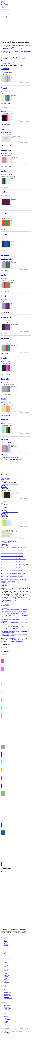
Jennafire (5, 69)
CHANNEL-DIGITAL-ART (18, 639)
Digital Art (6, 975)
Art (9, 639)
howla (3, 171)
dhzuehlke (5, 255)
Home (5, 978)
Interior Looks (7, 992)
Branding (6, 989)
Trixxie (4, 213)
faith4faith (5, 439)
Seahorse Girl (6, 317)
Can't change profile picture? (10, 484)
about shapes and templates (10, 600)
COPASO (6, 1010)
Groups (6, 963)
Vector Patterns (22, 538)
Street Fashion (7, 995)
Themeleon (7, 1007)
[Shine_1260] (4, 485)
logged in (9, 459)
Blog (5, 966)
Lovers (6, 965)
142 (6, 457)
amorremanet (6, 108)
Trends (5, 16)
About (3, 1013)
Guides (18, 615)
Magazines (7, 994)
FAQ (5, 1024)
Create (2, 7)
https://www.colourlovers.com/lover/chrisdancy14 (13, 579)
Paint (26, 615)
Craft (5, 973)
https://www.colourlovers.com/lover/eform (12, 576)
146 (14, 457)
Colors (5, 941)
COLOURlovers (5, 9)
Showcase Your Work (17, 51)
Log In (2, 1)
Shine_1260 (4, 487)
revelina (4, 192)
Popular (21, 641)
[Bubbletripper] (5, 542)
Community (7, 13)
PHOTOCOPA (8, 1008)
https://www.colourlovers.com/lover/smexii (12, 556)
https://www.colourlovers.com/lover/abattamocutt (13, 559)
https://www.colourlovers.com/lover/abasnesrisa (13, 562)
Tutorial (23, 628)
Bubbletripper (5, 544)
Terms (5, 1022)
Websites (6, 997)
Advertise (6, 1016)
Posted (6, 72)
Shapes (6, 945)
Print (5, 979)
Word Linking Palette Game (10, 512)
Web (5, 981)
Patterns (3, 616)
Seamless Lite (7, 1005)
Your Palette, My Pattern (9, 541)
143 (8, 457)
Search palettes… (5, 4)
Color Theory (12, 615)
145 (12, 457)
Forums (3, 51)
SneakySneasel (5, 479)
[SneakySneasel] (5, 478)
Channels (6, 14)
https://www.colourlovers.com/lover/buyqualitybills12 (14, 565)
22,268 (7, 601)
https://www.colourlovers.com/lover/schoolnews (13, 547)
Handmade (7, 991)
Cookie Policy (7, 1025)
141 (4, 457)
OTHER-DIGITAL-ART (7, 641)
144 (10, 457)
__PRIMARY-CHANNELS (13, 614)
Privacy (6, 1021)
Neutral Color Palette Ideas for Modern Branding (13, 611)
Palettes (6, 942)
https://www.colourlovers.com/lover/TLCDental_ (13, 573)
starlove (4, 129)
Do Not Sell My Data (6, 1033)
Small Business (17, 628)
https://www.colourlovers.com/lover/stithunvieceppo (14, 567)
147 (16, 457)
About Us (6, 1018)
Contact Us (7, 1019)
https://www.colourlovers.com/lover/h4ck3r (12, 553)
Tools (5, 17)
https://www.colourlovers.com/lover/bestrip (12, 570)
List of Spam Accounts (9, 581)
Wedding (6, 982)
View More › (4, 608)
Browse (6, 11)
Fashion (23, 615)
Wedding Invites (8, 998)
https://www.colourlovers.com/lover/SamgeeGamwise (15, 550)
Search (2, 6)
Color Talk (8, 51)
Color (21, 82)
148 (18, 457)
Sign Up (3, 3)
